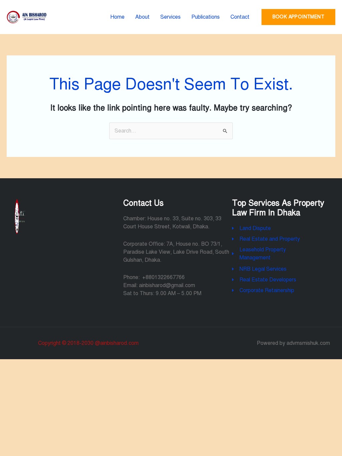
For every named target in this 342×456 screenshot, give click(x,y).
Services (170, 17)
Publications (205, 17)
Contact (239, 17)
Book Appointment (298, 17)
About (142, 17)
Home (117, 17)
